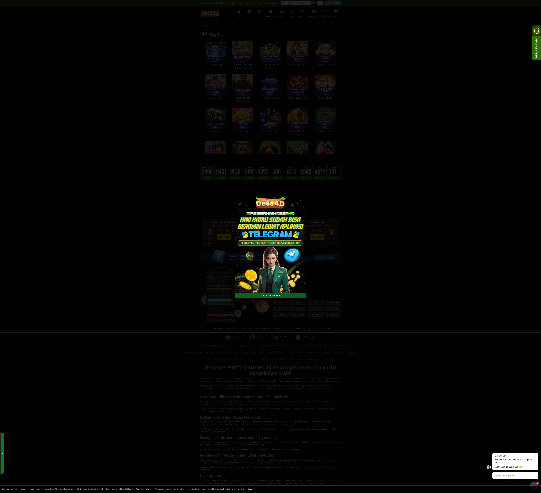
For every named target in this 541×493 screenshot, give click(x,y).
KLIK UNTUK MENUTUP (270, 295)
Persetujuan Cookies (145, 489)
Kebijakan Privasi (245, 489)
